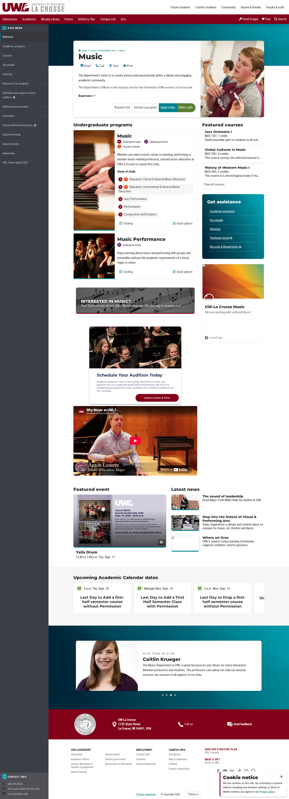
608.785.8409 (15, 784)
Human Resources (146, 764)
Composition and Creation (138, 214)
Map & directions (178, 759)
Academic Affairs (80, 759)
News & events (11, 144)
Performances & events (15, 108)
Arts (123, 19)
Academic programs (14, 46)
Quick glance (185, 224)
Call (101, 66)
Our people (9, 64)
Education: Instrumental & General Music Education (149, 189)
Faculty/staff (143, 754)
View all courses (214, 184)
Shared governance (115, 759)
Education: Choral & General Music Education (152, 179)
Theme (192, 794)
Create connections (179, 768)
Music (122, 50)
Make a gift (186, 107)
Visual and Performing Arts (18, 125)
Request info (122, 107)
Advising (7, 74)
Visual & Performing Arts (103, 50)
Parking (173, 764)
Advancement (112, 754)
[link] (135, 301)
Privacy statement (146, 794)
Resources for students (15, 85)
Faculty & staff (275, 7)
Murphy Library (50, 19)
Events (69, 19)
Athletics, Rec (86, 19)
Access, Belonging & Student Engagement (82, 766)
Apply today (168, 107)
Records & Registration (224, 247)
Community (228, 7)
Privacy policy (267, 791)
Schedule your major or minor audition (19, 95)
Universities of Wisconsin (118, 764)
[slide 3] (171, 695)
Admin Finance (79, 772)
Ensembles (8, 117)
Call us (188, 724)
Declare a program (145, 107)
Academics (29, 19)
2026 (177, 794)
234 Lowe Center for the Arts (24, 788)
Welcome (8, 36)
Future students (180, 7)
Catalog (128, 224)
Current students (205, 7)
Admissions (10, 19)
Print (129, 66)
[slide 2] (167, 695)
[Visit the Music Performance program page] (94, 256)
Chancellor (76, 754)
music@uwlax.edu (18, 793)
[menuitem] (10, 19)
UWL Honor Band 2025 (15, 162)
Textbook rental (219, 238)
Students (141, 759)
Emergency (175, 754)
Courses (7, 55)
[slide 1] (162, 695)
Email (87, 66)
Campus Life (108, 19)
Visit (115, 66)
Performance (130, 207)
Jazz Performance (133, 199)
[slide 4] (175, 695)
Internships (9, 153)
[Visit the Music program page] (94, 180)
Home (84, 50)
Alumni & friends (251, 7)
